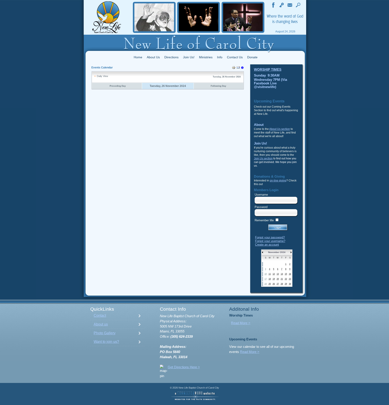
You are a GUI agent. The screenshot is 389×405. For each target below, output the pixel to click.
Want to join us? (106, 342)
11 (270, 274)
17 (266, 279)
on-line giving (278, 180)
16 (290, 274)
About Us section (279, 129)
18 (270, 279)
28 (282, 284)
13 (278, 274)
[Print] (233, 68)
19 (274, 279)
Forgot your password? (270, 237)
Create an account (267, 244)
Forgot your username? (270, 241)
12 (274, 274)
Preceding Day (118, 86)
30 (290, 284)
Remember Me (264, 220)
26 (274, 284)
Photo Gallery (104, 333)
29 (286, 284)
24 (266, 284)
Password (261, 207)
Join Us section (263, 158)
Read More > (240, 323)
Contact (100, 315)
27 (278, 284)
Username (261, 194)
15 (286, 274)
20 (278, 279)
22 (286, 279)
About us (101, 324)
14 (282, 274)
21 (282, 279)
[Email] (238, 68)
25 (270, 284)
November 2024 (276, 252)
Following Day (218, 86)
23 (290, 279)
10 (266, 274)
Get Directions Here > (184, 367)
